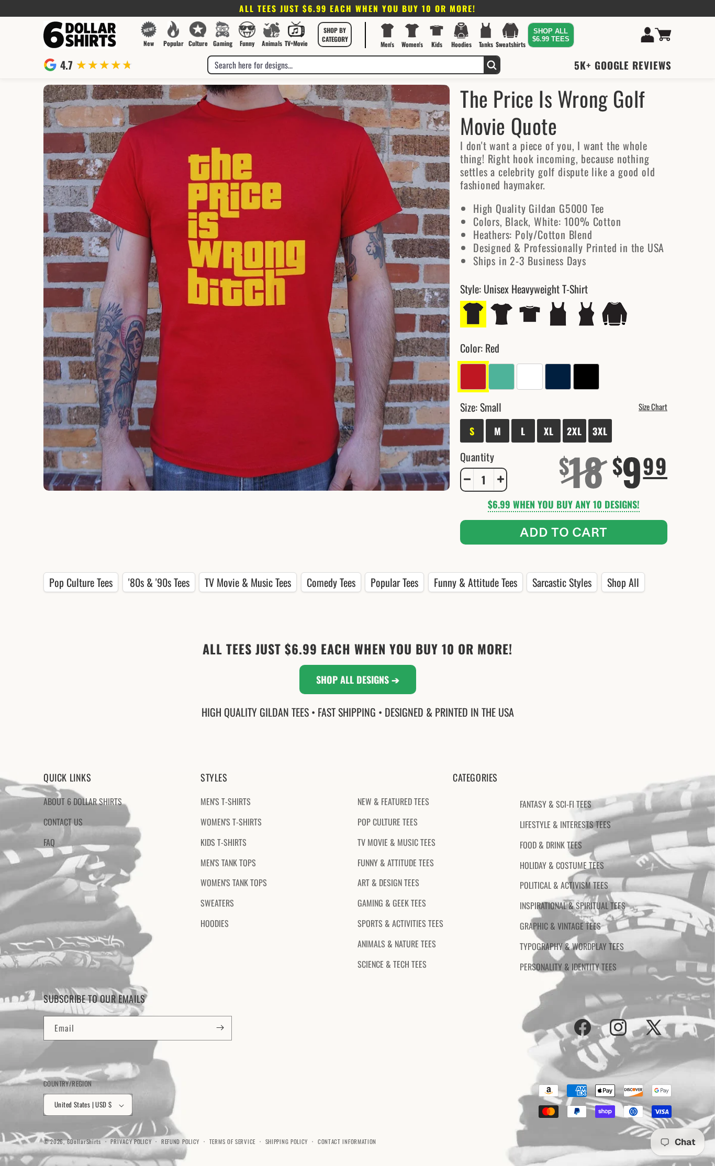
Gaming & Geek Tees (392, 903)
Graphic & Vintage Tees (560, 926)
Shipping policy (286, 1141)
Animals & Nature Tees (397, 943)
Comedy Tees (331, 582)
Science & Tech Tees (392, 964)
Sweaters (217, 903)
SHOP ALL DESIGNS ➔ (357, 679)
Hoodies (214, 923)
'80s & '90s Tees (158, 582)
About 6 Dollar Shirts (82, 802)
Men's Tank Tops (228, 862)
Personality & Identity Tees (568, 966)
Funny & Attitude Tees (475, 582)
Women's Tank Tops (233, 883)
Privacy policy (130, 1141)
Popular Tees (394, 582)
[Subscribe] (219, 1027)
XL (549, 430)
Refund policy (180, 1141)
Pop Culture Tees (81, 582)
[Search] (491, 64)
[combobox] (346, 64)
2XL (574, 430)
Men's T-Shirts (225, 802)
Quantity (477, 456)
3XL (600, 430)
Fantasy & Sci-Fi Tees (555, 804)
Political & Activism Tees (564, 885)
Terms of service (232, 1141)
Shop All (623, 582)
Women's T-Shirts (231, 822)
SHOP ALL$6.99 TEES (550, 35)
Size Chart (653, 406)
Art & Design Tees (388, 883)
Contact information (347, 1141)
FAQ (49, 842)
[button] (335, 34)
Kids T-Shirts (223, 842)
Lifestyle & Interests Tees (565, 824)
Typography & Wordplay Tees (572, 946)
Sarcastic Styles (561, 582)
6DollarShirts (84, 1142)
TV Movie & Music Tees (248, 582)
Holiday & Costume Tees (562, 865)
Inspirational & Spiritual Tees (572, 906)
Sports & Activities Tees (400, 923)
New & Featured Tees (393, 802)
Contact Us (63, 822)
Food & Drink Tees (551, 845)
